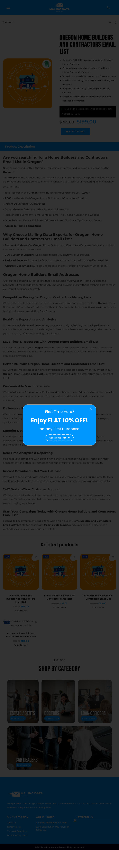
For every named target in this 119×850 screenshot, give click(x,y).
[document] (59, 425)
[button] (91, 409)
